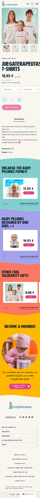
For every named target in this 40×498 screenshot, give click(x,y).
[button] (34, 11)
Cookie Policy (20, 463)
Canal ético (20, 481)
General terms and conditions (20, 468)
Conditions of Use (20, 472)
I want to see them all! (18, 386)
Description (19, 119)
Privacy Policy (20, 455)
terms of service (13, 488)
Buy (28, 193)
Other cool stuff (9, 58)
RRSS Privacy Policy (20, 459)
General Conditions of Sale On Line (19, 476)
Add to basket (11, 107)
